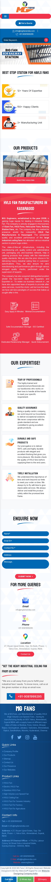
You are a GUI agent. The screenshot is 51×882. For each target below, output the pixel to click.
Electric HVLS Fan (25, 180)
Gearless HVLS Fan (11, 790)
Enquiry (43, 879)
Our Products (9, 755)
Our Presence (9, 766)
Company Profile (10, 751)
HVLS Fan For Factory (12, 805)
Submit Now (24, 576)
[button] (4, 53)
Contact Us (25, 654)
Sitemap (7, 759)
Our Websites (9, 770)
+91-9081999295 (25, 34)
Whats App (26, 879)
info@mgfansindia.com (25, 31)
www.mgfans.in (27, 862)
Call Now (9, 879)
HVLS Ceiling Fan (11, 797)
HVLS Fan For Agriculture (14, 808)
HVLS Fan (7, 783)
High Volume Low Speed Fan (16, 794)
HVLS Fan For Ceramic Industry (16, 801)
